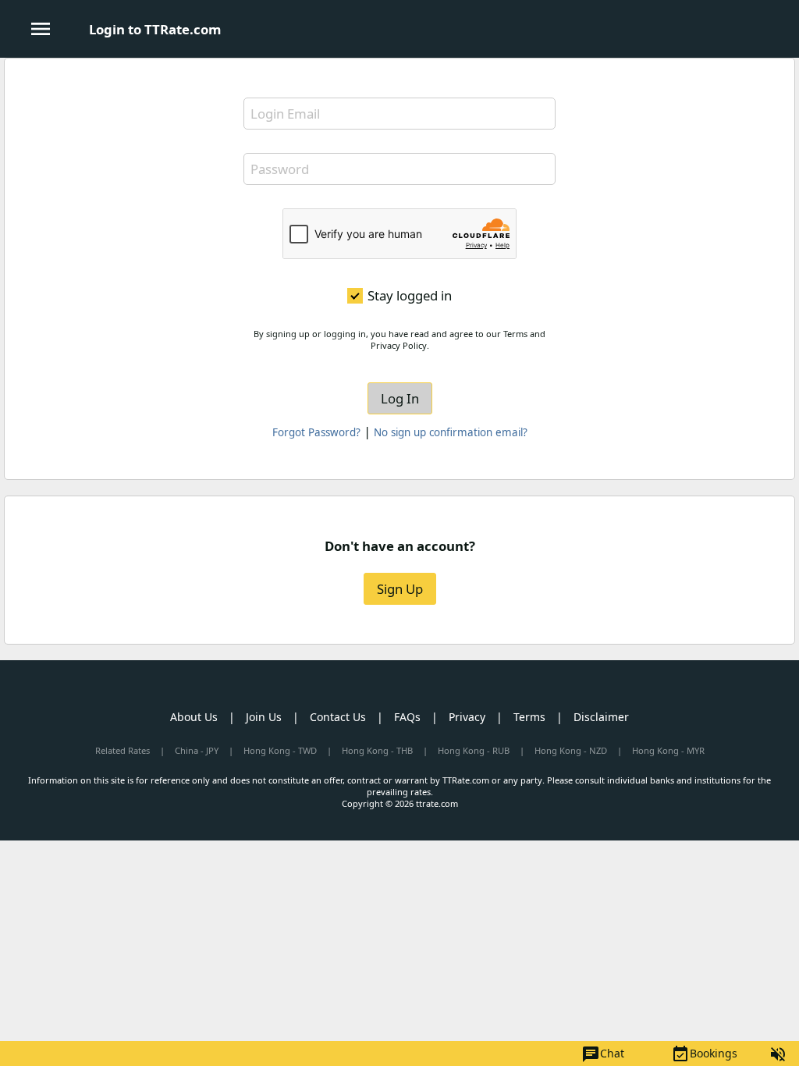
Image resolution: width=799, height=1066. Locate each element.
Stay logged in (410, 296)
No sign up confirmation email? (450, 432)
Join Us (264, 716)
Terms (529, 716)
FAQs (407, 716)
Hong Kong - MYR (668, 750)
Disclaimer (601, 716)
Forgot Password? (316, 432)
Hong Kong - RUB (474, 750)
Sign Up (400, 589)
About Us (194, 716)
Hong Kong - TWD (280, 750)
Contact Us (338, 716)
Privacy (467, 716)
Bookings (704, 1054)
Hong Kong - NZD (570, 750)
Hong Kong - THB (377, 750)
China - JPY (196, 750)
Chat (602, 1054)
